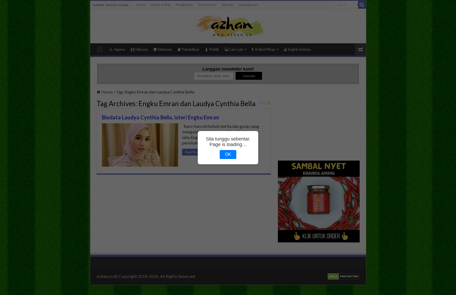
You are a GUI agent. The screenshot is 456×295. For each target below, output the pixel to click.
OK (228, 154)
